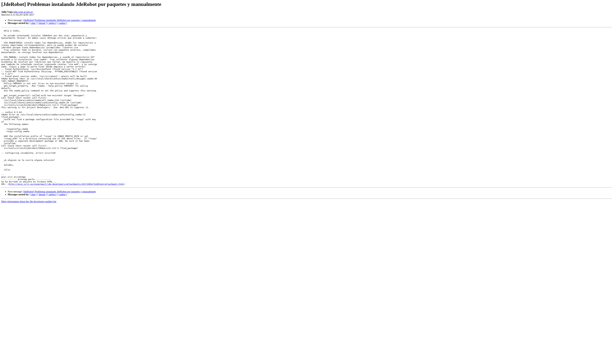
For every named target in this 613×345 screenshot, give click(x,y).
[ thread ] (42, 23)
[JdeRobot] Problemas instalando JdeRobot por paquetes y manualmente (59, 20)
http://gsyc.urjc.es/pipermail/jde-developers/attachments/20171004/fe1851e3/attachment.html (66, 184)
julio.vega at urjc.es (23, 12)
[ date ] (33, 23)
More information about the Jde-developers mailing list (28, 201)
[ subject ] (52, 23)
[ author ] (62, 23)
